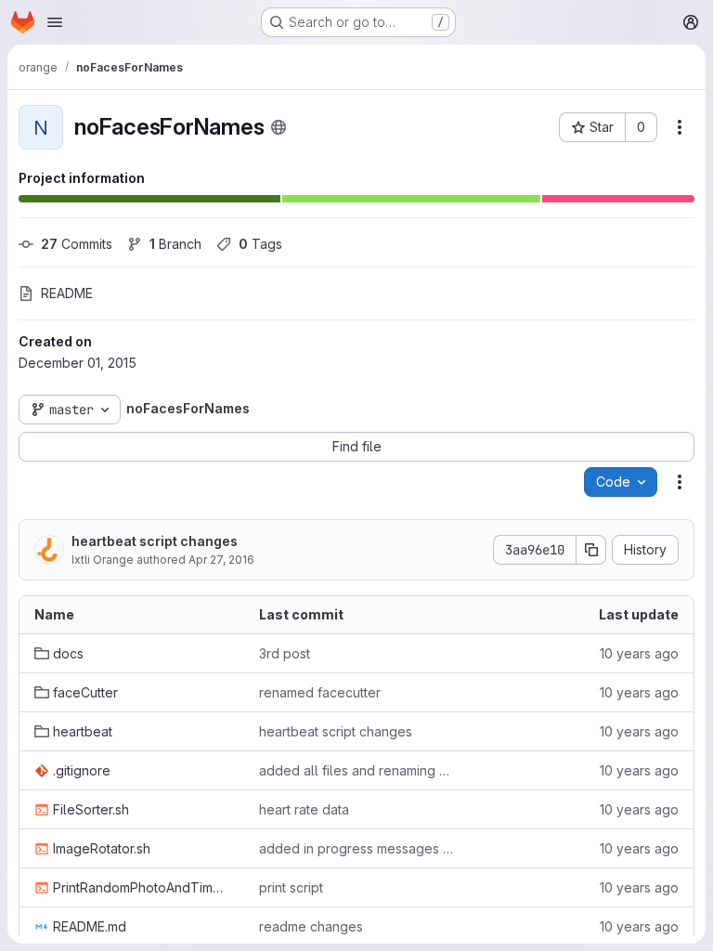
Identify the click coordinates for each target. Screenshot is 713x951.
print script (291, 887)
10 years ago (639, 653)
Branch (175, 244)
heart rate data (304, 809)
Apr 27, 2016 (221, 560)
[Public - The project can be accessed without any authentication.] (278, 127)
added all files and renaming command (356, 770)
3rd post (284, 653)
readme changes (311, 926)
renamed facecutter (320, 692)
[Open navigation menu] (55, 22)
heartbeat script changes (154, 541)
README (67, 293)
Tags (260, 244)
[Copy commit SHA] (591, 550)
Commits (76, 244)
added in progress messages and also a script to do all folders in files (356, 848)
